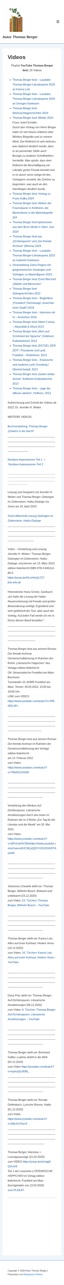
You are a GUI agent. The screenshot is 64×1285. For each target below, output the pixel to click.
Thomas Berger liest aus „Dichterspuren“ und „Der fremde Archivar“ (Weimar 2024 (32, 241)
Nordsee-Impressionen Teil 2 (25, 464)
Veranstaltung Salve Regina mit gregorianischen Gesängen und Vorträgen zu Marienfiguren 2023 (32, 270)
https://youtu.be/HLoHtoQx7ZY (26, 577)
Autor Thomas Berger (20, 37)
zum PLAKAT (16, 1190)
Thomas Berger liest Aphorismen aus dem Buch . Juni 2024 (33, 227)
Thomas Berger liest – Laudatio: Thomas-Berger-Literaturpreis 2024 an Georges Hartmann (33, 99)
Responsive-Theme (32, 1274)
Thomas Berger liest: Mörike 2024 (32, 117)
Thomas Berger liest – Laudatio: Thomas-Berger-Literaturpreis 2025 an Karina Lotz (33, 84)
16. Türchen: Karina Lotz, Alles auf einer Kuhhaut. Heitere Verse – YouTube (32, 957)
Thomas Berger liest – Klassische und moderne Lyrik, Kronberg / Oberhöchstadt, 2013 (32, 364)
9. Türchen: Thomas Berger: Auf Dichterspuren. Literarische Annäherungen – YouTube (32, 1014)
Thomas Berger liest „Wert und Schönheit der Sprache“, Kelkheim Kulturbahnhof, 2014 (33, 336)
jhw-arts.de (14, 582)
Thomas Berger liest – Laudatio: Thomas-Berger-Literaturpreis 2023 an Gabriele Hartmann (33, 255)
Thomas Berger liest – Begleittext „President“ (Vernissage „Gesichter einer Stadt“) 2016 (33, 303)
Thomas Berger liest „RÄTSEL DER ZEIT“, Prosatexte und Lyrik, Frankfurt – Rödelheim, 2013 (34, 350)
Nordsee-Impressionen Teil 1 (25, 459)
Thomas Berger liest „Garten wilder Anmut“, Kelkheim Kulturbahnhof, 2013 (33, 379)
